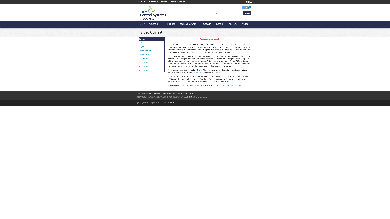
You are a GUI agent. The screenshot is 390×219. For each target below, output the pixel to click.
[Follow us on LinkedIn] (249, 8)
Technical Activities (188, 24)
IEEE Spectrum (174, 1)
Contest (142, 39)
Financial (233, 24)
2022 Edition (143, 58)
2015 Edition (143, 66)
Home (138, 93)
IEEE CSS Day (232, 45)
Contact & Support (157, 93)
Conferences (170, 24)
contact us (149, 104)
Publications (154, 24)
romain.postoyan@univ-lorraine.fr (231, 85)
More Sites (182, 1)
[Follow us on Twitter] (243, 8)
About (142, 24)
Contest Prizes (144, 55)
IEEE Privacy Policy (190, 93)
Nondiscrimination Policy (177, 93)
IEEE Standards (164, 1)
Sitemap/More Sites (146, 93)
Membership (206, 24)
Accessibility (166, 93)
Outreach (220, 24)
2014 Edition (143, 70)
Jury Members (144, 47)
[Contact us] (246, 8)
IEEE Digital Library (151, 1)
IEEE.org (140, 1)
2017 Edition (143, 62)
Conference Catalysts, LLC (168, 102)
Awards (245, 24)
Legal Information (145, 51)
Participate (142, 43)
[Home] (153, 13)
